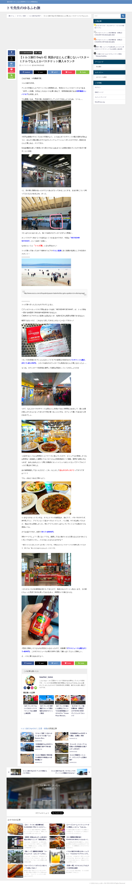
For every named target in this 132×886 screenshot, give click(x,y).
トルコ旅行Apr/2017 (26, 52)
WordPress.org (100, 102)
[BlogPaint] (46, 118)
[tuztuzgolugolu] (46, 273)
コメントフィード (100, 97)
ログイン (98, 87)
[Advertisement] (49, 33)
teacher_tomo (46, 677)
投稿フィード (99, 92)
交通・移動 (37, 52)
